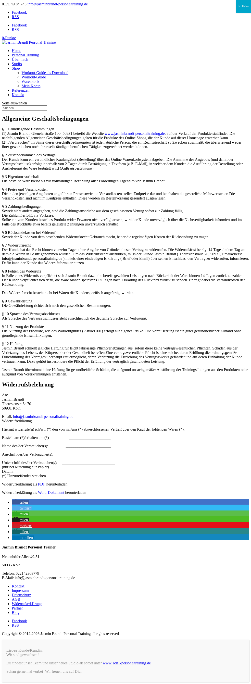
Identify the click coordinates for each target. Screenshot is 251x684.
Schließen (243, 6)
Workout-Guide (34, 77)
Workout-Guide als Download (45, 73)
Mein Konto (31, 86)
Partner (17, 608)
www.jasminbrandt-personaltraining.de (135, 133)
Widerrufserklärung (27, 604)
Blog (15, 612)
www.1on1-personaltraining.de (127, 663)
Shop (16, 68)
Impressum (20, 590)
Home (16, 51)
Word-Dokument (51, 492)
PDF (41, 484)
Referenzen (20, 90)
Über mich (20, 59)
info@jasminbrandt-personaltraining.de (42, 416)
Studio (17, 64)
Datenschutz (21, 595)
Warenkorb (30, 81)
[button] (20, 502)
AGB (16, 599)
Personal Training (25, 55)
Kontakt (18, 95)
